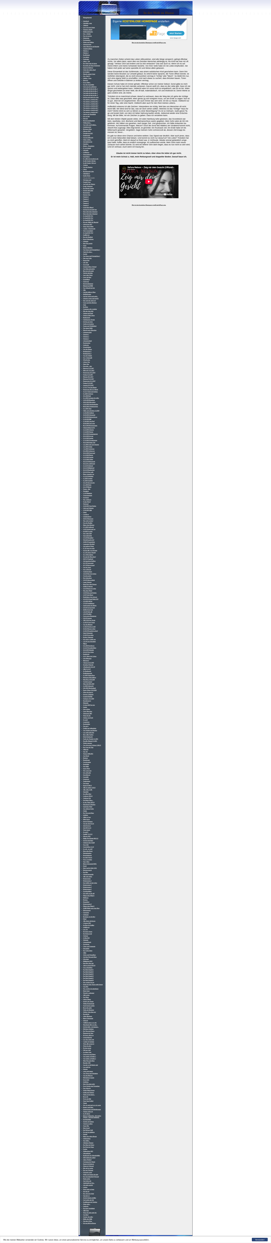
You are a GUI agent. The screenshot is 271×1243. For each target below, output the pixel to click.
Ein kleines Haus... (88, 800)
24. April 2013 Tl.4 (88, 233)
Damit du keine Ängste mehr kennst (93, 984)
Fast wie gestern (87, 36)
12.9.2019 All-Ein (87, 601)
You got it (85, 726)
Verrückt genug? (87, 682)
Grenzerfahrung (87, 1037)
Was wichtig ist (87, 499)
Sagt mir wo (86, 1196)
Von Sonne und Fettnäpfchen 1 (91, 250)
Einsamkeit (86, 948)
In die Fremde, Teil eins (89, 161)
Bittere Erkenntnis (88, 1018)
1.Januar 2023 (87, 923)
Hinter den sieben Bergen (90, 1136)
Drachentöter (86, 343)
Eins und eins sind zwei (89, 300)
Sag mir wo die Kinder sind (90, 1065)
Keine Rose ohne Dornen (90, 584)
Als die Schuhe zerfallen (89, 1198)
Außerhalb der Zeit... (89, 1183)
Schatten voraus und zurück (91, 298)
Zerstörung (86, 944)
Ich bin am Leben (88, 322)
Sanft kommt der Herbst (89, 605)
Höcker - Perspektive (88, 146)
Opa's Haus (86, 862)
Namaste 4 (86, 203)
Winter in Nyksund (88, 1166)
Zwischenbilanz (87, 891)
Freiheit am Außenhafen (89, 728)
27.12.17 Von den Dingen (90, 387)
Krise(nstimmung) (88, 283)
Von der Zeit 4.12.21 (88, 823)
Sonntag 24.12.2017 (88, 385)
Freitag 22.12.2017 (88, 383)
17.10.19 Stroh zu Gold (89, 626)
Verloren (85, 165)
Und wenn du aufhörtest (90, 87)
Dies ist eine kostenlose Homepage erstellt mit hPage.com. (149, 42)
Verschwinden (87, 762)
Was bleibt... (86, 1140)
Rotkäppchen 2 (87, 353)
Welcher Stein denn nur (89, 1012)
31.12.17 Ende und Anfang (90, 391)
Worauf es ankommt (88, 993)
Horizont (85, 758)
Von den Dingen (87, 349)
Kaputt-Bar (86, 260)
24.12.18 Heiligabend (88, 468)
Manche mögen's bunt (89, 74)
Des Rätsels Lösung (88, 188)
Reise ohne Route (88, 851)
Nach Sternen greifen (89, 1005)
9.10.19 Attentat (87, 618)
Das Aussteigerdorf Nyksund (91, 1176)
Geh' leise (85, 262)
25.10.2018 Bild (87, 419)
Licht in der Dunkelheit (89, 114)
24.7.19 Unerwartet (88, 563)
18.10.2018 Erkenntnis (89, 415)
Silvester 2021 (87, 836)
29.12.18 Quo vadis (88, 472)
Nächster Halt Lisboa (89, 315)
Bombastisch (86, 317)
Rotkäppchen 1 (87, 351)
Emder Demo (86, 175)
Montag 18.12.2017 (88, 377)
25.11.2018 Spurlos (88, 438)
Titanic (85, 1103)
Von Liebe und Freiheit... (90, 125)
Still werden (86, 995)
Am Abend (86, 756)
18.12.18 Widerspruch (89, 461)
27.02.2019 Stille (87, 510)
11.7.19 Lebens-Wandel (89, 552)
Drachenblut (86, 724)
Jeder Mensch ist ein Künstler (91, 46)
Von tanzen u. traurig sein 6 (90, 110)
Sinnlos (85, 707)
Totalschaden (86, 781)
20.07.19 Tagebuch (88, 559)
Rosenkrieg (86, 1014)
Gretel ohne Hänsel (88, 207)
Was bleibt (86, 766)
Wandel (85, 1134)
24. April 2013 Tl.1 (88, 216)
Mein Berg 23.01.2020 (89, 679)
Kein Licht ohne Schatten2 (90, 214)
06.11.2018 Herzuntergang (90, 425)
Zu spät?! (85, 832)
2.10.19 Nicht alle (87, 612)
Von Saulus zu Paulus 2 (89, 1058)
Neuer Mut (86, 1126)
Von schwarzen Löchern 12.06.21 (92, 745)
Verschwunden (87, 576)
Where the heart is (88, 692)
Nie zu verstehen (87, 859)
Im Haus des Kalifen (88, 925)
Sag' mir (85, 751)
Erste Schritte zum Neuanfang (91, 1086)
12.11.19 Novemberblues (89, 648)
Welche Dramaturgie (88, 1003)
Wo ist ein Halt (87, 1099)
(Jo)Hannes (86, 152)
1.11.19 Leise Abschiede (89, 641)
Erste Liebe (86, 1080)
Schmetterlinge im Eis (89, 427)
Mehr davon (86, 819)
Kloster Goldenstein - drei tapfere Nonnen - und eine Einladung (92, 1116)
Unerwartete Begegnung (89, 616)
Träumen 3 (86, 339)
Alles (84, 290)
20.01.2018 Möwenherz (89, 402)
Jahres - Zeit (86, 61)
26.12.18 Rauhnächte (89, 470)
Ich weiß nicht (87, 773)
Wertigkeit (86, 491)
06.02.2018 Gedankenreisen (90, 406)
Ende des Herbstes (88, 67)
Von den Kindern (88, 167)
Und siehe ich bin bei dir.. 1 (90, 89)
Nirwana (85, 118)
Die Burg (85, 307)
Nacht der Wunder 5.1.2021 (90, 739)
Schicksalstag (86, 1138)
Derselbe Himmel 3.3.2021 (90, 741)
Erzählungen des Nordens (90, 1202)
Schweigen (86, 959)
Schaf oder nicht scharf (89, 70)
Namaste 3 (86, 201)
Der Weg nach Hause (88, 1031)
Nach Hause (86, 156)
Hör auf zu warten (88, 1168)
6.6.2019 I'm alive (88, 531)
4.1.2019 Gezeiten (87, 478)
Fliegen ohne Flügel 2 (88, 906)
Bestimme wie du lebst (89, 917)
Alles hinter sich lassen (89, 921)
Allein (84, 953)
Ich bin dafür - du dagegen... (91, 1027)
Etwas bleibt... (87, 82)
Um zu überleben (87, 967)
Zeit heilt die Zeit (87, 142)
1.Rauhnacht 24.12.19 (89, 667)
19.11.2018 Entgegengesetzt (90, 434)
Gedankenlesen (87, 516)
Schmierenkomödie (88, 874)
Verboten (85, 936)
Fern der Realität (87, 523)
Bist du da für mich (88, 271)
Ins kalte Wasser (87, 857)
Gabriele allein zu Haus (89, 292)
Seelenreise (86, 345)
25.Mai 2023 (86, 938)
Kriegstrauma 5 (87, 889)
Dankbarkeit (86, 135)
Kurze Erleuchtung (88, 239)
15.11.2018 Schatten (88, 430)
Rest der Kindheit (88, 237)
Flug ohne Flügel (87, 590)
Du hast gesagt (87, 1048)
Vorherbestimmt (87, 571)
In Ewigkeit (86, 72)
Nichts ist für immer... (89, 1094)
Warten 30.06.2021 (88, 754)
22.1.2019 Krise (87, 485)
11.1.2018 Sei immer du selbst (91, 398)
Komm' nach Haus (88, 1107)
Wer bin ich (86, 1191)
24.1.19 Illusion (87, 487)
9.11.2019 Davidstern (88, 646)
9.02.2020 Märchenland (89, 688)
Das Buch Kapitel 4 (88, 976)
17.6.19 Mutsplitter (88, 538)
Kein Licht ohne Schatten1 (90, 211)
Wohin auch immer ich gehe (90, 1174)
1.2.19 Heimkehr (87, 493)
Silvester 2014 (87, 131)
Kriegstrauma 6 (87, 904)
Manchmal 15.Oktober (89, 804)
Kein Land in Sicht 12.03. (90, 868)
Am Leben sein (87, 1181)
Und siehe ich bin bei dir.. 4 (90, 95)
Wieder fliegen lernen (89, 1090)
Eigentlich (85, 792)
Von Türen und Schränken (90, 1073)
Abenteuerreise (87, 44)
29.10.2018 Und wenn (89, 423)
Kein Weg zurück (87, 243)
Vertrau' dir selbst (88, 1217)
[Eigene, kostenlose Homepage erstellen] (149, 39)
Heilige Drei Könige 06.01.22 (90, 838)
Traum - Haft (86, 489)
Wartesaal (85, 504)
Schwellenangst (87, 658)
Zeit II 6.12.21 (87, 826)
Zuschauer (86, 497)
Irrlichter (85, 815)
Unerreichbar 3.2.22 (88, 847)
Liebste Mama (87, 999)
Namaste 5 (86, 205)
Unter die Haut (87, 277)
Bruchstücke (86, 192)
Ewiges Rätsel (87, 502)
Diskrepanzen (87, 910)
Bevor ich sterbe (87, 1008)
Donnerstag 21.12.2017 (89, 381)
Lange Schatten (87, 582)
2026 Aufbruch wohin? (89, 1157)
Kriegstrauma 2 (87, 881)
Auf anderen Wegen (88, 546)
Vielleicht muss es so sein (90, 1022)
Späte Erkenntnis (88, 633)
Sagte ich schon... (87, 252)
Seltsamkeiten (87, 1153)
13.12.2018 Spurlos (88, 457)
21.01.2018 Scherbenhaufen (90, 404)
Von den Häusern (88, 1075)
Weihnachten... (87, 123)
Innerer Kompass (88, 821)
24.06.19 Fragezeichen (89, 542)
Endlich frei (86, 235)
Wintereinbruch (87, 154)
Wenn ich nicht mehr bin (90, 1212)
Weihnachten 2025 (88, 1151)
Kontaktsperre (87, 701)
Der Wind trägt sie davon (90, 63)
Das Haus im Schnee (88, 1145)
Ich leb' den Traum (88, 1001)
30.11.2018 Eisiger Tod (89, 442)
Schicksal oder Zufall (89, 842)
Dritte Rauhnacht (88, 737)
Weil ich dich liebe (88, 273)
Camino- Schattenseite (89, 228)
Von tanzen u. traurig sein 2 (90, 101)
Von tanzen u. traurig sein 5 (90, 108)
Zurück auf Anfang (88, 1121)
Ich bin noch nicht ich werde (91, 97)
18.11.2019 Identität (88, 650)
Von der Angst (87, 567)
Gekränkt (85, 150)
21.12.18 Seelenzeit (88, 466)
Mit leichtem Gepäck (88, 1077)
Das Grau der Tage (88, 747)
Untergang (86, 912)
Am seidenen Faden (88, 809)
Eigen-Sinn (86, 364)
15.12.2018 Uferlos (88, 459)
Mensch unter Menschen (89, 330)
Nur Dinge (86, 997)
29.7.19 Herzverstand (89, 565)
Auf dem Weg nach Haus (90, 957)
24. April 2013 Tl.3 (88, 220)
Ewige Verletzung (88, 186)
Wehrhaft (85, 940)
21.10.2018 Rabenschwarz (90, 417)
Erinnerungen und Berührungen (92, 1109)
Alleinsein (85, 749)
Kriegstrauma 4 (87, 887)
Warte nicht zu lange (88, 1189)
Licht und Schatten (88, 508)
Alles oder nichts (87, 876)
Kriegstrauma (87, 878)
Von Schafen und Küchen (90, 730)
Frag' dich (86, 845)
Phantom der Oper (88, 1033)
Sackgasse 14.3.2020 (88, 698)
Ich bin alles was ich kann (90, 550)
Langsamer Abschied (89, 544)
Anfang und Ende (88, 313)
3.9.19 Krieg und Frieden (90, 593)
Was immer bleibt (88, 328)
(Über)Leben (86, 360)
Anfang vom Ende (88, 718)
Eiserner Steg (86, 195)
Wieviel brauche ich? (88, 540)
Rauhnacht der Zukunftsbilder (91, 1155)
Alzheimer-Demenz (88, 1143)
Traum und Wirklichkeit (89, 326)
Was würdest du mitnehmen (90, 989)
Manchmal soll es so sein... (90, 1025)
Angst (84, 245)
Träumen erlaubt (87, 29)
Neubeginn (86, 59)
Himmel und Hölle (88, 286)
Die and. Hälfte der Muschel (90, 222)
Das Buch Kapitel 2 (88, 972)
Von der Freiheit (87, 355)
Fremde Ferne (87, 182)
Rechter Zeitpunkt (88, 637)
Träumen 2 (86, 336)
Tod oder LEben (87, 1221)
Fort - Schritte (87, 34)
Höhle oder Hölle (87, 1219)
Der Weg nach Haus (88, 813)
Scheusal (85, 1020)
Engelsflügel (86, 279)
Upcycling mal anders (89, 269)
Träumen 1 (86, 334)
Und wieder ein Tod (88, 1200)
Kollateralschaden (88, 32)
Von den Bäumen (88, 624)
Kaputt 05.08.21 (87, 785)
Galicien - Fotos (87, 78)
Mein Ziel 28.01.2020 (88, 684)
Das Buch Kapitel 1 (88, 969)
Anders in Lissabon (88, 324)
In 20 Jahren (86, 1113)
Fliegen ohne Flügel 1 (88, 895)
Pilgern (85, 643)
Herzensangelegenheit (89, 120)
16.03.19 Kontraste (88, 518)
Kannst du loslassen (88, 1164)
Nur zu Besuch (87, 569)
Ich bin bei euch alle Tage (90, 209)
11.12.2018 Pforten (88, 455)
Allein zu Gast (87, 817)
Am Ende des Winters (89, 184)
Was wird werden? (88, 521)
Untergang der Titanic (89, 1162)
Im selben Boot (87, 794)
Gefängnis (86, 914)
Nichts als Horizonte (88, 1010)
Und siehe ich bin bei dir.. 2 (90, 91)
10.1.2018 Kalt (87, 396)
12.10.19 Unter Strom (89, 622)
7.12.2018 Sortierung (88, 449)
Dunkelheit (86, 764)
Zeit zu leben (86, 709)
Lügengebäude (87, 942)
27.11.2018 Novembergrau (90, 440)
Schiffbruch (86, 927)
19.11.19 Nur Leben (88, 652)
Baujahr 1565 (87, 1063)
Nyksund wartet (87, 1172)
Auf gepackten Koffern (89, 561)
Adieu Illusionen (87, 1016)
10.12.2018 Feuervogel (89, 453)
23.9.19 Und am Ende (89, 607)
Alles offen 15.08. (87, 790)
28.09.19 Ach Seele (88, 610)
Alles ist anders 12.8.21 (89, 787)
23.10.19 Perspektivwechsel (90, 631)
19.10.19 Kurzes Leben (89, 629)
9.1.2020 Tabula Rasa (89, 675)
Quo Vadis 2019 (87, 533)
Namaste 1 (86, 197)
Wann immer (86, 830)
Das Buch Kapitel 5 (88, 978)
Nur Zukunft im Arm (89, 288)
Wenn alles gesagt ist (88, 1044)
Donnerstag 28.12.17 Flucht (90, 389)
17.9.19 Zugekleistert (88, 603)
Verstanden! (260, 1239)
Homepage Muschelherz (89, 677)
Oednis (85, 811)
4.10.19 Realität (87, 614)
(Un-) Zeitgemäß (87, 358)
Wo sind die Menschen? (89, 557)
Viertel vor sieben (88, 1124)
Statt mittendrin (87, 535)
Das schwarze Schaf (88, 1193)
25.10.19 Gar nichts (88, 635)
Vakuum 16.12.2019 (88, 662)
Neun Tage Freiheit (88, 1101)
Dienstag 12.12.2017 (88, 368)
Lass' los (85, 929)
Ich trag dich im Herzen (89, 1223)
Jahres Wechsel (87, 1160)
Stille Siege (86, 1210)
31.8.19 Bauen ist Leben (89, 588)
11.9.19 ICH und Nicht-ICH (90, 599)
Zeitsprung (86, 38)
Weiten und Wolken (88, 42)
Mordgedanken (87, 853)
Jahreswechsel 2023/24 (89, 965)
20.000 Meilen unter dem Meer (91, 908)
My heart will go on (88, 1035)
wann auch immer (88, 1071)
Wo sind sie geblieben (89, 1132)
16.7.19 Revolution (88, 554)
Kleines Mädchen (87, 247)
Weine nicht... (86, 1204)
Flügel (84, 919)
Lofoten (85, 1187)
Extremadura (86, 40)
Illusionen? (86, 660)
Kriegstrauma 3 (87, 885)
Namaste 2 (86, 199)
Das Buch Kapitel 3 (88, 974)
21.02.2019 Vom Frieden (89, 506)
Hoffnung (85, 898)
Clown (85, 169)
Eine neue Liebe (87, 258)
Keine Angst (86, 991)
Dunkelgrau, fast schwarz (90, 597)
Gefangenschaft (87, 332)
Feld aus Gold (87, 1050)
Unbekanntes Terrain (89, 319)
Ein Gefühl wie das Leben (90, 883)
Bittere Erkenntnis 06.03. (90, 864)
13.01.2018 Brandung (89, 400)
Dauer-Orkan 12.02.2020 (90, 690)
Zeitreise (85, 1069)
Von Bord (85, 1215)
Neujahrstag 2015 (88, 133)
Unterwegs (86, 281)
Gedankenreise (87, 127)
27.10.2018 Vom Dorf (89, 421)
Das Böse (85, 872)
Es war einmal (87, 148)
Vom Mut (85, 986)
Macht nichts (86, 1179)
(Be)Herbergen (87, 294)
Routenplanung (87, 855)
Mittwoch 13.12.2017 (88, 370)
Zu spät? (85, 720)
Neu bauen (86, 783)
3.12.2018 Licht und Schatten (91, 444)
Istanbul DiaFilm (87, 696)
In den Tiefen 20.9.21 (89, 802)
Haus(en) (85, 80)
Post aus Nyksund (88, 1170)
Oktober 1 (86, 51)
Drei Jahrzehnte (87, 578)
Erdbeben (85, 1082)
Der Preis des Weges (88, 1147)
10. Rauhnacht (87, 671)
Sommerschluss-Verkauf (89, 267)
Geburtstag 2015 (87, 224)
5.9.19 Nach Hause (88, 595)
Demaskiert (86, 902)
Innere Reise (86, 768)
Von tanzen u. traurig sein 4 (90, 106)
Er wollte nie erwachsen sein (90, 159)
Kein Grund (86, 1128)
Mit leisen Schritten (88, 1029)
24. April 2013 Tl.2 (88, 218)
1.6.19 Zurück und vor (89, 529)
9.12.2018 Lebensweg (89, 451)
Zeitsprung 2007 (87, 713)
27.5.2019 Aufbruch (88, 527)
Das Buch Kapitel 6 (88, 980)
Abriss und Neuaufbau (89, 955)
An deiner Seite (87, 1052)
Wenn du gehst (87, 1046)
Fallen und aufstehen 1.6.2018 (91, 411)
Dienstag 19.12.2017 (88, 379)
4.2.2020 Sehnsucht (88, 686)
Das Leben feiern (87, 950)
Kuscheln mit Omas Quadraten (91, 65)
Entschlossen (86, 775)
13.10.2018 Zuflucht (88, 413)
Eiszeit (85, 866)
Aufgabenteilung (87, 48)
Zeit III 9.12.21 (87, 828)
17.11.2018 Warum (88, 432)
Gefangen (85, 241)
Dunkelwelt (86, 654)
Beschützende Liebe (88, 171)
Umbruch (85, 1206)
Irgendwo (85, 144)
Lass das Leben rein (88, 1039)
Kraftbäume (86, 55)
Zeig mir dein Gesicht (89, 178)
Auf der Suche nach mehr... (90, 296)
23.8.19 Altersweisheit (89, 580)
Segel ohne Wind (87, 806)
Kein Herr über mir (88, 963)
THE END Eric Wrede (89, 620)
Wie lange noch (87, 180)
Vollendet (85, 25)
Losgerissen (86, 722)
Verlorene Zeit (87, 798)
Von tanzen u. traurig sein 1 (90, 99)
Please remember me (88, 474)
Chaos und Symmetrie (89, 946)
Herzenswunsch (87, 870)
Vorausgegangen (87, 495)
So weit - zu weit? (88, 849)
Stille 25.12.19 (87, 669)
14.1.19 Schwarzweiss (89, 483)
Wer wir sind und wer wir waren (92, 1105)
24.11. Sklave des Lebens (89, 656)
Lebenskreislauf (87, 341)
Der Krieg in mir (87, 933)
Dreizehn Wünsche (88, 665)
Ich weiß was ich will (88, 893)
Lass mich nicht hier (88, 732)
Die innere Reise (87, 129)
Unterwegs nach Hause (89, 1054)
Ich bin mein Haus (88, 840)
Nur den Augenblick (88, 84)
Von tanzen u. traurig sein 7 (90, 112)
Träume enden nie (88, 1111)
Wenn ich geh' (87, 715)
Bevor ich (85, 1097)
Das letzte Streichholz (89, 1208)
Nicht (84, 305)
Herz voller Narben (88, 734)
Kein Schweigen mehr (89, 1084)
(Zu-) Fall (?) (86, 76)
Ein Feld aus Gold (88, 1130)
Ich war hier (86, 116)
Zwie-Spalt (86, 264)
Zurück (85, 254)
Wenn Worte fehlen (88, 226)
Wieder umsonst (87, 743)
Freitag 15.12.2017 (88, 375)
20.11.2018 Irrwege (88, 436)
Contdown (86, 514)
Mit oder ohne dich (88, 311)
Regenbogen (86, 760)
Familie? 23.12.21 (87, 834)
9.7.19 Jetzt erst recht (89, 548)
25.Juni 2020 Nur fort (89, 705)
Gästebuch (86, 21)
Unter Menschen (87, 711)
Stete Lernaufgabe (88, 231)
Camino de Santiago (88, 1041)
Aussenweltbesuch (88, 137)
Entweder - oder (87, 366)
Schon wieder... (87, 139)
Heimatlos (85, 703)
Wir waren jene (87, 770)
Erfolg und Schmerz (88, 1092)
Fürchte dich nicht (88, 190)
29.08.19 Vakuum (88, 586)
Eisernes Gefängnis (88, 694)
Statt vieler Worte (88, 275)
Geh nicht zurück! (88, 1185)
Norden (85, 1149)
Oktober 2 (86, 53)
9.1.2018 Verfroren (88, 394)
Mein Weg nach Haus (89, 1061)
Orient (85, 512)
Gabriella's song (87, 23)
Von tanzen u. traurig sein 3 (90, 103)
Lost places (86, 57)
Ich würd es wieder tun (89, 639)
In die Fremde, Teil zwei (89, 163)
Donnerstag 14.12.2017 (89, 372)
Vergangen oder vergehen (90, 309)
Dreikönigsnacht (87, 673)
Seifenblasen (86, 173)
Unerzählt (85, 777)
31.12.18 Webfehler (88, 476)
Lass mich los (86, 1067)
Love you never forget (89, 27)
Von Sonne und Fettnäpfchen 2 (91, 256)
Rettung (85, 900)
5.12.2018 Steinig (87, 447)
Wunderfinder (87, 347)
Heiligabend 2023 (87, 961)
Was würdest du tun (88, 982)
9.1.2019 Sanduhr (88, 480)
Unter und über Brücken (90, 303)
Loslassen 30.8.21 (88, 796)
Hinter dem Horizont (88, 525)
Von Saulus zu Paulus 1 (89, 1056)
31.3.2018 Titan (87, 408)
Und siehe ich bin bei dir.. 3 (90, 93)
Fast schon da (87, 1088)
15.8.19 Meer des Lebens (89, 574)
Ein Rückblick (87, 1119)
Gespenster (86, 779)
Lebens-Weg (86, 362)
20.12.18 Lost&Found (89, 463)
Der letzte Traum (87, 931)
